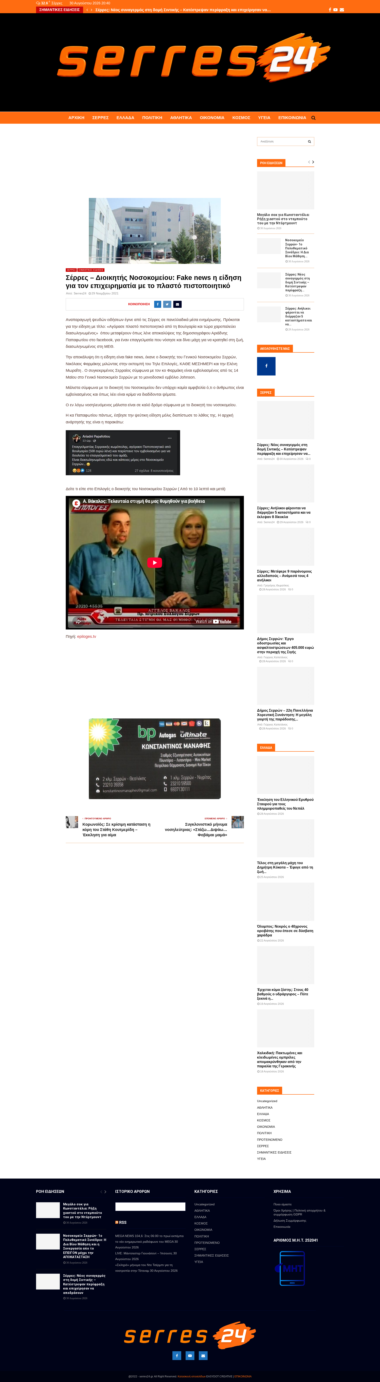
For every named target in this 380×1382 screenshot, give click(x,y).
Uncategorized (267, 1101)
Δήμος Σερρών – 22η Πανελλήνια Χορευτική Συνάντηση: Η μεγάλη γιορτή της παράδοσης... (285, 715)
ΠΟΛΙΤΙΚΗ (152, 117)
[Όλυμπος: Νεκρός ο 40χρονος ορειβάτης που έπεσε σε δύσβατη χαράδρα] (285, 902)
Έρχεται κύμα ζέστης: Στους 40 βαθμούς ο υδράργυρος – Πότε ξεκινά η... (282, 994)
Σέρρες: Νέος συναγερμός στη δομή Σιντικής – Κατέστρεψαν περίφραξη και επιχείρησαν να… (183, 10)
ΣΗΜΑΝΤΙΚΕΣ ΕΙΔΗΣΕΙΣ (91, 270)
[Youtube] (190, 1355)
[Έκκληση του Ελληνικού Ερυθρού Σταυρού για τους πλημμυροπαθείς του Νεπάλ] (285, 775)
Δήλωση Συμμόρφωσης (290, 1220)
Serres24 (80, 293)
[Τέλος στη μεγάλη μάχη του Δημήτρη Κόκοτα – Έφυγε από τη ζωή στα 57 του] (285, 838)
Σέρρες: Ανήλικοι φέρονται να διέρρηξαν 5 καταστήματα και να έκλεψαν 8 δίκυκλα (284, 512)
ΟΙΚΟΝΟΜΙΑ (212, 117)
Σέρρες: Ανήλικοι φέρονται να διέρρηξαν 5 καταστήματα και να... (298, 316)
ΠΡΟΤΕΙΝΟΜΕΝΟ (269, 1139)
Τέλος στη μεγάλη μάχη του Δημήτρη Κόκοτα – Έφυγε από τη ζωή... (285, 867)
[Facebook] (176, 1355)
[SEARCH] (309, 141)
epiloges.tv (86, 636)
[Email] (203, 1355)
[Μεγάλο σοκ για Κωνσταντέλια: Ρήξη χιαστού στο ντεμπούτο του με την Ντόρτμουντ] (285, 190)
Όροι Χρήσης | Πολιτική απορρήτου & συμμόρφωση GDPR (299, 1212)
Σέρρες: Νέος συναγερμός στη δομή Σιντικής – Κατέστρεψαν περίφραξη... (297, 282)
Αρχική (76, 117)
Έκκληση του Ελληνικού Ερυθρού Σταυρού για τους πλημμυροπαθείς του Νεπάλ (285, 804)
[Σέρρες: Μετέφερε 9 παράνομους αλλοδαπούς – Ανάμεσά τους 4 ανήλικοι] (285, 547)
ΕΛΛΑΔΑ (125, 117)
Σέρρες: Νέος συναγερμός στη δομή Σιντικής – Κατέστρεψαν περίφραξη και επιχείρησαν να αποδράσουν (84, 1284)
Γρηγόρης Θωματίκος (276, 585)
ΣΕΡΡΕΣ (100, 117)
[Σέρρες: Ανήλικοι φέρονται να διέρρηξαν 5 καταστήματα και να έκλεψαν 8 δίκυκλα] (269, 314)
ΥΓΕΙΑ (264, 117)
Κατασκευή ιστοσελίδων (192, 1376)
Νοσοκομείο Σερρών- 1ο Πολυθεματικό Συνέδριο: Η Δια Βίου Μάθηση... (297, 248)
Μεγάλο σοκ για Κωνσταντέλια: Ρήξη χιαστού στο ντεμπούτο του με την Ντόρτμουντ (283, 219)
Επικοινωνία (292, 117)
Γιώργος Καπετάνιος (276, 657)
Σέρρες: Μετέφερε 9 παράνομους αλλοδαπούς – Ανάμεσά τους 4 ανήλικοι (284, 575)
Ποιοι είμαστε (283, 1204)
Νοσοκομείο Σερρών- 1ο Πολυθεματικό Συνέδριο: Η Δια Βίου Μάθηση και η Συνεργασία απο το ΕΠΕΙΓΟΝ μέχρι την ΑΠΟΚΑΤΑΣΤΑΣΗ (84, 1246)
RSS (122, 1222)
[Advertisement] (154, 165)
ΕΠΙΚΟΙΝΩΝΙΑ (243, 1376)
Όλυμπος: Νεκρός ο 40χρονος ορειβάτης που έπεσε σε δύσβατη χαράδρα (285, 931)
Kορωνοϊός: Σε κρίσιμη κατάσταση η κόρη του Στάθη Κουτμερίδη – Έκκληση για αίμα (116, 829)
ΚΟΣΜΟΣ (241, 117)
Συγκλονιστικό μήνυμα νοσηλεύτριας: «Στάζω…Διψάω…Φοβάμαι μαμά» (196, 829)
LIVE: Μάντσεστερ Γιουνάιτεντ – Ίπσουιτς (143, 1253)
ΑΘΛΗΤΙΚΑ (181, 117)
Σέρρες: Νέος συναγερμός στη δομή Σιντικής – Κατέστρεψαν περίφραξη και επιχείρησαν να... (283, 449)
